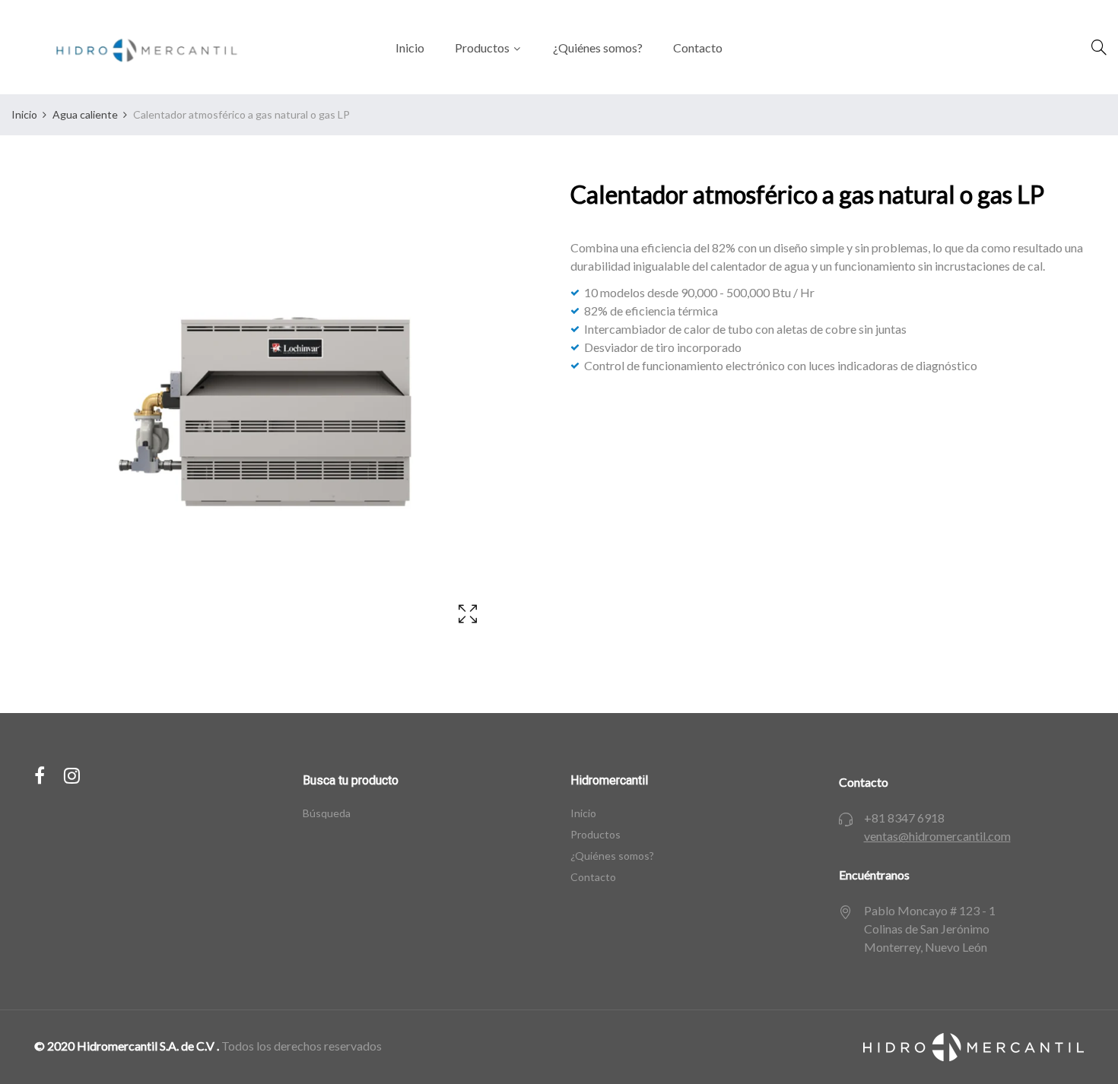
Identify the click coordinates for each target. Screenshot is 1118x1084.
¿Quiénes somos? (612, 855)
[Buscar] (1099, 47)
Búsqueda (327, 813)
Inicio (583, 813)
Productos (595, 834)
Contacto (593, 876)
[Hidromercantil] (139, 47)
